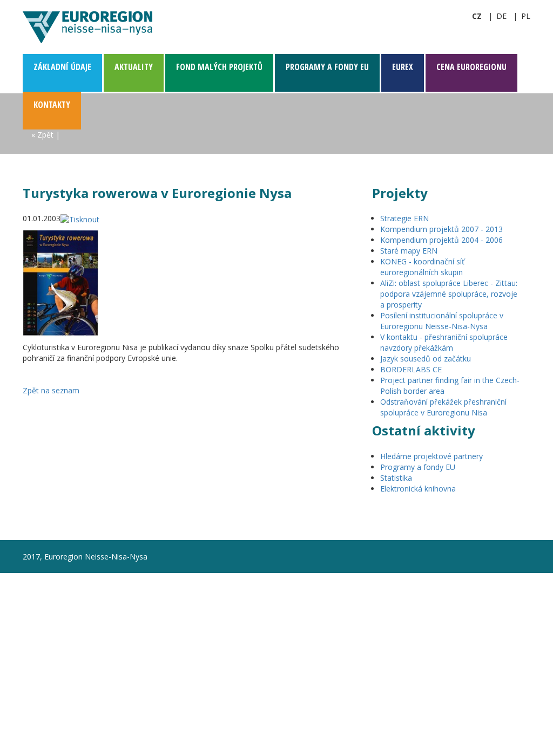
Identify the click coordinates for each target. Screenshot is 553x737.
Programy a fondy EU (417, 467)
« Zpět (42, 134)
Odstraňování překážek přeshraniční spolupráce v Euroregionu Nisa (443, 407)
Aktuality (133, 67)
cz (477, 16)
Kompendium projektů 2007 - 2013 (441, 229)
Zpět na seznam (51, 390)
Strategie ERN (404, 218)
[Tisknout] (79, 218)
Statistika (396, 478)
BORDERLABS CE (411, 369)
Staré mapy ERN (408, 250)
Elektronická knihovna (418, 488)
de (501, 16)
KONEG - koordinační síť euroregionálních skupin (422, 266)
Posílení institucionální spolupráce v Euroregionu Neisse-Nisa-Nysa (441, 320)
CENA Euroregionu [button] (471, 67)
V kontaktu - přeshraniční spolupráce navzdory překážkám (444, 342)
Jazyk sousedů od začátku (425, 358)
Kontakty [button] (51, 105)
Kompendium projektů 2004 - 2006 (441, 240)
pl (525, 16)
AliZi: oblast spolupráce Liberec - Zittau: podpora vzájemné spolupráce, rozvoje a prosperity (448, 294)
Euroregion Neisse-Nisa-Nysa (87, 27)
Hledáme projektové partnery (431, 456)
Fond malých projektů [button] (219, 67)
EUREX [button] (402, 67)
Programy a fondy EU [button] (327, 67)
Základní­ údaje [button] (62, 67)
